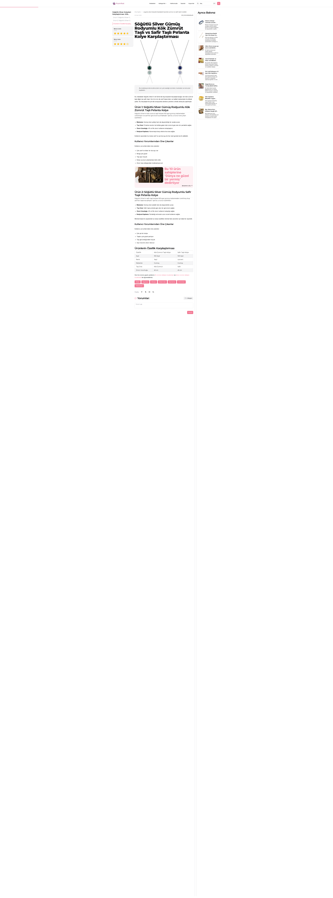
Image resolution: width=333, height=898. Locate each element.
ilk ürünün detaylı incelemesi (164, 275)
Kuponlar (191, 3)
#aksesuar (139, 286)
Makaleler (152, 3)
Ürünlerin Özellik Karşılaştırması (122, 24)
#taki (137, 282)
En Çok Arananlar (187, 15)
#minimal (181, 282)
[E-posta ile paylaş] (149, 292)
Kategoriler (162, 3)
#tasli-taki (162, 282)
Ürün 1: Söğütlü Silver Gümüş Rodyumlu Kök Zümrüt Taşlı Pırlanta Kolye (122, 17)
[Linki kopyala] (153, 292)
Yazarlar (183, 3)
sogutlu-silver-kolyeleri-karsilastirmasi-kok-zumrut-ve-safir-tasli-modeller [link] (165, 12)
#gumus (145, 282)
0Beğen (189, 298)
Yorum (190, 312)
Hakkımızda (173, 3)
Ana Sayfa (138, 12)
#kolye (153, 282)
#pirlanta (172, 282)
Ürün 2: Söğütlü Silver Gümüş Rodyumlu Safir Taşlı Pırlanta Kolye (122, 20)
